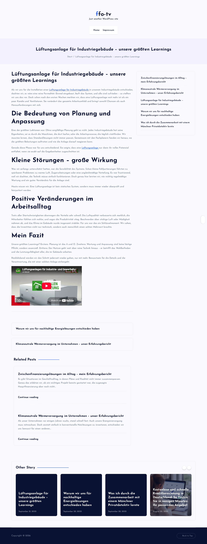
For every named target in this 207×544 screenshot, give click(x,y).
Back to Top (187, 536)
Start (69, 57)
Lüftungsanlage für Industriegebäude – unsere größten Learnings (107, 57)
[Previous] (184, 468)
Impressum (108, 30)
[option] (36, 495)
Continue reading (28, 397)
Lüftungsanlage (90, 148)
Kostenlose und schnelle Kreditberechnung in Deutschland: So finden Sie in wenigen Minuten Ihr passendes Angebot (171, 497)
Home (96, 30)
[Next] (189, 468)
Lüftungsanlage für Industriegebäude (69, 90)
